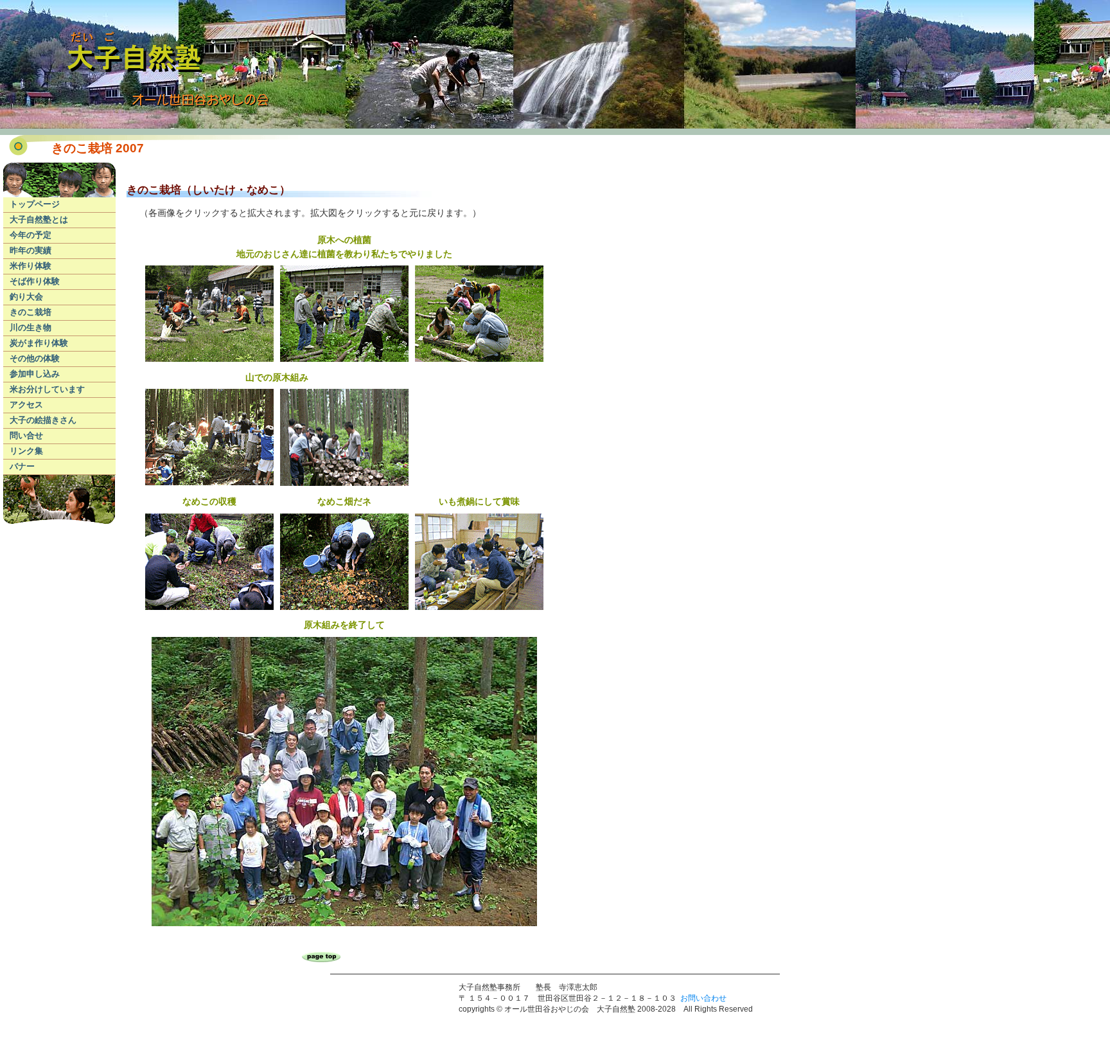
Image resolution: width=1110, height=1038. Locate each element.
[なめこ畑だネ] (344, 609)
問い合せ (26, 435)
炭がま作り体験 (39, 343)
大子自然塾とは (39, 219)
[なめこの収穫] (209, 609)
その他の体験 (35, 358)
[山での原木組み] (209, 484)
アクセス (26, 404)
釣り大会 (26, 296)
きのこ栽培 (30, 312)
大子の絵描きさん (43, 420)
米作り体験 (30, 266)
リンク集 (26, 451)
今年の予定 (30, 235)
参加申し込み (35, 374)
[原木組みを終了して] (344, 925)
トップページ (35, 204)
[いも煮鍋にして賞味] (479, 609)
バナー (22, 466)
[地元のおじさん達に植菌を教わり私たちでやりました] (209, 360)
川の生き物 (30, 327)
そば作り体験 (35, 281)
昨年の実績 (30, 250)
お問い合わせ (703, 998)
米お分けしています (47, 389)
